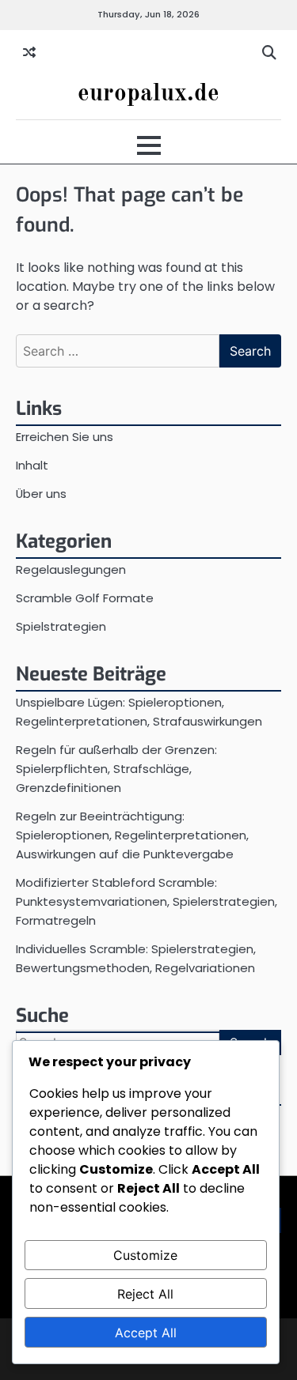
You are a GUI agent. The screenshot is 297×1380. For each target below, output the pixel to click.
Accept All (146, 1332)
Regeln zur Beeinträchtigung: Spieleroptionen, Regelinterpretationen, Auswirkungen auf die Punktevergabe (132, 835)
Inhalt (32, 465)
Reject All (145, 1294)
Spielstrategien (61, 626)
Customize (145, 1255)
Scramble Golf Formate (85, 598)
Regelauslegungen (71, 569)
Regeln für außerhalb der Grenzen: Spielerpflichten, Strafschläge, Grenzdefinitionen (116, 768)
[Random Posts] (29, 52)
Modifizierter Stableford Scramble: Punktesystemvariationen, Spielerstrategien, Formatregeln (146, 901)
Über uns (41, 493)
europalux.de (148, 93)
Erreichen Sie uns (64, 436)
